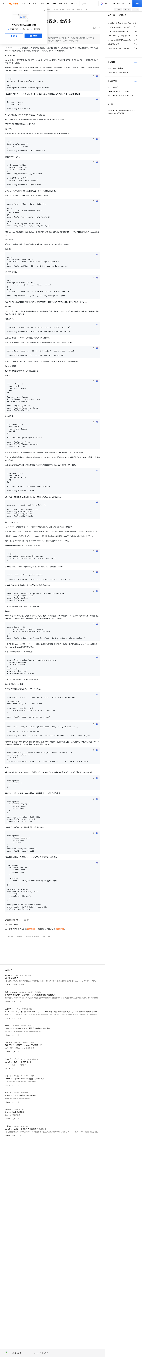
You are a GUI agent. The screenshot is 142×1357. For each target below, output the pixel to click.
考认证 (62, 9)
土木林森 (8, 1009)
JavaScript (19, 936)
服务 (65, 3)
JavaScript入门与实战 (115, 68)
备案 (118, 3)
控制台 (124, 3)
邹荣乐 (7, 1025)
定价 (47, 3)
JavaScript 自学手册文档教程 (118, 72)
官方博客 (55, 9)
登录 (137, 3)
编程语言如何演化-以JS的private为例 (120, 95)
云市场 (54, 3)
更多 (135, 62)
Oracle (32, 1042)
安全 (43, 936)
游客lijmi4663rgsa (11, 992)
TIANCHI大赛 (70, 9)
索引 (29, 1025)
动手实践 (47, 9)
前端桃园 (31, 929)
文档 (113, 3)
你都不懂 (8, 1076)
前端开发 (28, 936)
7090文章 (37, 1353)
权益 (42, 3)
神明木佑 (8, 1059)
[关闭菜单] (3, 3)
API (49, 936)
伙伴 (60, 3)
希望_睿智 (8, 1042)
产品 (28, 3)
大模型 (22, 3)
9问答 (46, 1353)
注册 (129, 3)
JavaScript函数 (113, 87)
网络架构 (36, 936)
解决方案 (36, 3)
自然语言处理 (18, 1059)
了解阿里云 (73, 3)
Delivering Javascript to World (118, 91)
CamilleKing (9, 975)
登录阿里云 (33, 36)
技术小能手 (16, 1353)
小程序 (31, 1076)
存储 (17, 975)
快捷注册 (14, 36)
